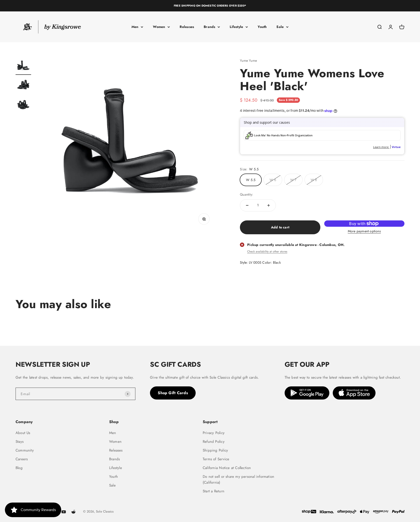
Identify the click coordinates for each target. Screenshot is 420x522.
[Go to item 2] (23, 85)
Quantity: (246, 194)
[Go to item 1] (23, 66)
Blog (19, 467)
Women (159, 26)
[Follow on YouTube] (63, 511)
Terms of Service (216, 459)
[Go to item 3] (23, 105)
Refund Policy (214, 441)
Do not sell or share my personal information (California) (238, 479)
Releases (187, 26)
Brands (209, 26)
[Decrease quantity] (247, 205)
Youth (262, 26)
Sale (280, 26)
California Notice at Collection (227, 467)
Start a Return (213, 491)
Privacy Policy (214, 432)
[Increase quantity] (269, 205)
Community (25, 450)
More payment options (364, 231)
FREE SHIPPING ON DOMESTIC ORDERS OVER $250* (210, 6)
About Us (23, 432)
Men (135, 26)
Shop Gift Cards (173, 393)
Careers (22, 459)
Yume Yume (248, 60)
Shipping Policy (215, 450)
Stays (20, 441)
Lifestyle (236, 26)
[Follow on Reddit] (73, 511)
